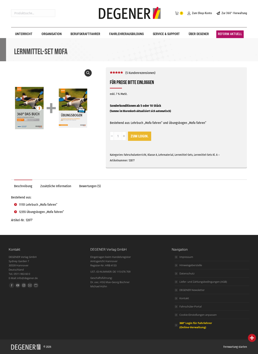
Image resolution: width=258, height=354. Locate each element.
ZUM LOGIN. (140, 136)
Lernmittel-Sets (184, 155)
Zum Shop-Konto (202, 13)
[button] (88, 73)
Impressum (186, 257)
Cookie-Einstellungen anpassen (198, 315)
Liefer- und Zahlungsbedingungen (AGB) (203, 281)
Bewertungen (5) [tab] (90, 186)
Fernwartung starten (235, 347)
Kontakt (184, 298)
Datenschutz (187, 273)
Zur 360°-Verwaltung (234, 13)
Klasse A (152, 155)
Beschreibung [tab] (23, 186)
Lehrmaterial (165, 155)
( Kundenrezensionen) (140, 73)
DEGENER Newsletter (192, 290)
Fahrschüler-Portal (190, 306)
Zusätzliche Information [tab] (55, 186)
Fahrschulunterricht (135, 155)
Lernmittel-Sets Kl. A (205, 155)
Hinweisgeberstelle (190, 265)
